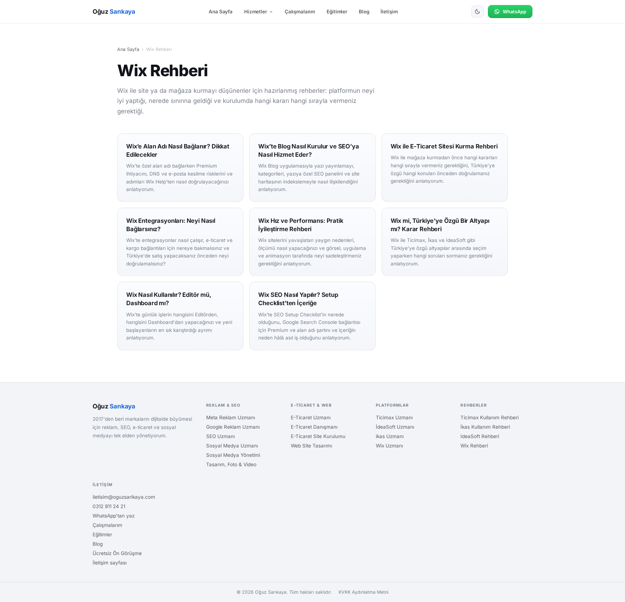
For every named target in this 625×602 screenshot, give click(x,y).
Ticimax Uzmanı (394, 417)
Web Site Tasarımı (311, 446)
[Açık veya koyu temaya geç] (477, 11)
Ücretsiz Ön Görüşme (117, 553)
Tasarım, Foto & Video (231, 464)
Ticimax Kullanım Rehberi (489, 417)
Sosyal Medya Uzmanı (232, 446)
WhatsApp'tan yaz (114, 516)
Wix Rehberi (474, 446)
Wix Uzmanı (389, 446)
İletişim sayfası (110, 563)
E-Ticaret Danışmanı (314, 427)
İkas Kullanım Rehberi (485, 427)
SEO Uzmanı (220, 436)
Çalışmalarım (300, 11)
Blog (364, 11)
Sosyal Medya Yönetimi (233, 455)
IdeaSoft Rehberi (479, 436)
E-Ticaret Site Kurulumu (318, 436)
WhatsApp (514, 11)
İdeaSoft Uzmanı (395, 427)
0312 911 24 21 (109, 506)
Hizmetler (255, 11)
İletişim (388, 11)
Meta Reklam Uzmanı (230, 417)
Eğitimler (337, 11)
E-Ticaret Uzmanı (311, 417)
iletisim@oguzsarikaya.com (124, 497)
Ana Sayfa (221, 11)
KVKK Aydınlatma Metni (363, 592)
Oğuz (114, 11)
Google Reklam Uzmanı (233, 427)
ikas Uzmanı (390, 436)
